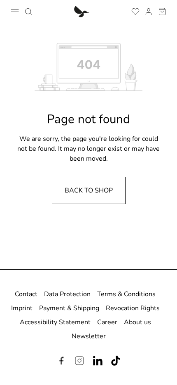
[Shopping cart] (162, 10)
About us (137, 322)
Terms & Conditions (126, 294)
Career (107, 322)
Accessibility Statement (55, 322)
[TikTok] (116, 361)
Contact (26, 294)
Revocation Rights (133, 308)
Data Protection (67, 294)
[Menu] (14, 11)
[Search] (28, 10)
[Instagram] (79, 361)
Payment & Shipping (69, 308)
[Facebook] (61, 361)
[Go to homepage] (81, 11)
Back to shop (89, 190)
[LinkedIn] (97, 361)
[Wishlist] (135, 10)
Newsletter (89, 336)
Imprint (22, 308)
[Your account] (148, 10)
